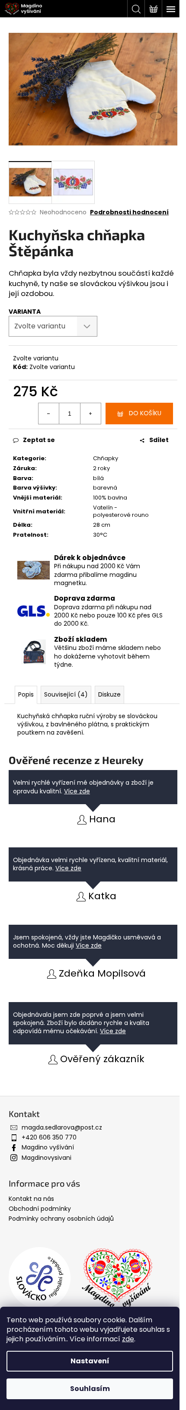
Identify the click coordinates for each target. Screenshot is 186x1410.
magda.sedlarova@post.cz (62, 1127)
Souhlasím (90, 1389)
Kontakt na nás (31, 1198)
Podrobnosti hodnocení (129, 212)
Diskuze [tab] (109, 694)
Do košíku (145, 413)
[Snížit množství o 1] (48, 413)
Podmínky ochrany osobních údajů (61, 1218)
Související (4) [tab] (66, 694)
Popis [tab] (26, 694)
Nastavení (90, 1361)
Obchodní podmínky (40, 1208)
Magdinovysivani (46, 1157)
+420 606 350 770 (49, 1137)
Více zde (77, 791)
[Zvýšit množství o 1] (90, 413)
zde (128, 1339)
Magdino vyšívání (48, 1147)
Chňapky (105, 458)
